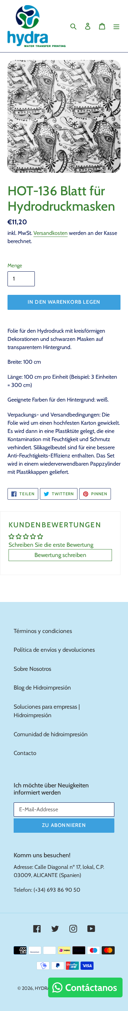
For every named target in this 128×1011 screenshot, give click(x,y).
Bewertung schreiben (60, 555)
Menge (15, 265)
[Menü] (116, 26)
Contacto (25, 753)
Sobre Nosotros (32, 668)
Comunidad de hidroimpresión (51, 734)
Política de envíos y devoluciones (54, 649)
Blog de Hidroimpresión (42, 687)
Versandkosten (50, 233)
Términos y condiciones (43, 631)
